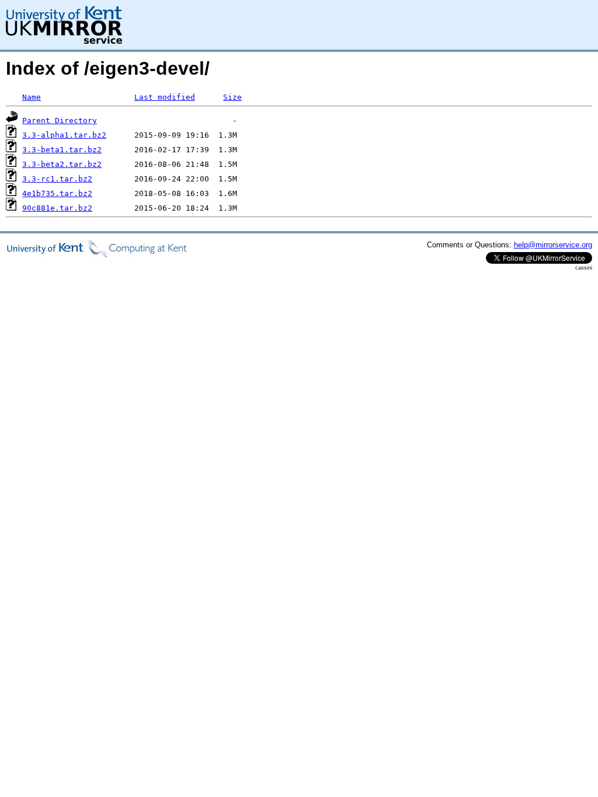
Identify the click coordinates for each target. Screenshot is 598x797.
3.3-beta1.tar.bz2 (62, 149)
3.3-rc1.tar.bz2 (57, 178)
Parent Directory (59, 120)
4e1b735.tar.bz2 (57, 193)
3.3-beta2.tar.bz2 (62, 164)
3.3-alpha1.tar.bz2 (64, 135)
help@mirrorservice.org (553, 244)
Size (232, 97)
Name (31, 97)
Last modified (164, 97)
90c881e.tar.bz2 (57, 208)
